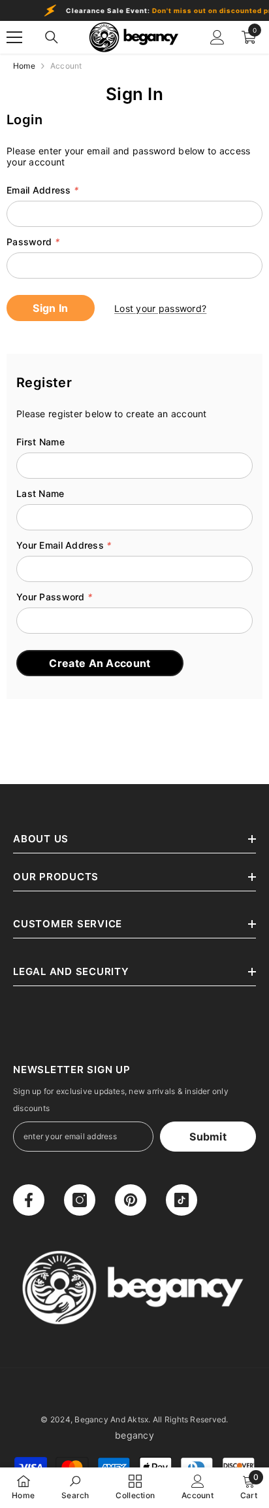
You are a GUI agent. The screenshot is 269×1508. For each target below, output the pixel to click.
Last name (40, 493)
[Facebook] (28, 1200)
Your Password (54, 596)
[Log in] (217, 37)
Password (33, 241)
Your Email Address (64, 545)
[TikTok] (181, 1200)
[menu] (14, 37)
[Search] (51, 37)
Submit (208, 1136)
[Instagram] (79, 1200)
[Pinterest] (130, 1200)
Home (24, 66)
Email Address (42, 190)
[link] (75, 1487)
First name (40, 441)
